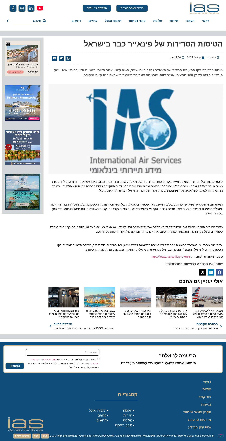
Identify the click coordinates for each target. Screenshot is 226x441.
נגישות (206, 404)
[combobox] (30, 20)
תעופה (190, 21)
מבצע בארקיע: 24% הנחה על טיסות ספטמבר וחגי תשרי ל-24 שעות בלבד (100, 313)
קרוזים (93, 21)
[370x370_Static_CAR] (22, 208)
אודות (207, 389)
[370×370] (22, 75)
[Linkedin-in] (31, 8)
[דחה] (221, 435)
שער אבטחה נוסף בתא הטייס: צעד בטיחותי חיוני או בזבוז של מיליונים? (64, 313)
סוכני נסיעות (137, 21)
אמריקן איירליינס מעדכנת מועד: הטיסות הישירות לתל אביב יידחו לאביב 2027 (208, 313)
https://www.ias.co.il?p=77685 (170, 256)
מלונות (157, 21)
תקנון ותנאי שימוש (197, 412)
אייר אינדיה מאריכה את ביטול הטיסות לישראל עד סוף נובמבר (137, 313)
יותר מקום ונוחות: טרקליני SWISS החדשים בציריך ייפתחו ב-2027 (173, 313)
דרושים (76, 21)
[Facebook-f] (13, 8)
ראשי (205, 21)
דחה (36, 436)
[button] (68, 58)
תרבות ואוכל (113, 21)
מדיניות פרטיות (199, 419)
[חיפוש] (8, 20)
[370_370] (22, 119)
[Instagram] (22, 8)
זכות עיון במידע (199, 427)
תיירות (174, 21)
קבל (45, 436)
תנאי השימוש (49, 359)
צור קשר (204, 397)
